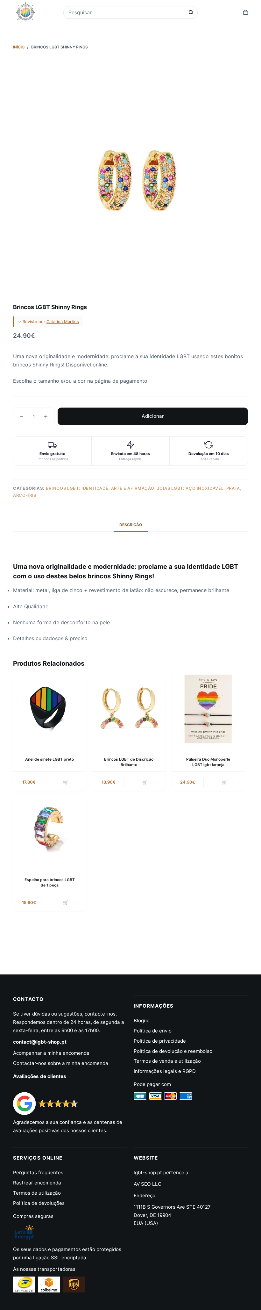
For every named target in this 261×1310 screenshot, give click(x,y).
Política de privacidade (160, 1041)
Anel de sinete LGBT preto (49, 759)
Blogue (142, 1020)
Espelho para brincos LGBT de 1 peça (50, 882)
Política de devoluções (39, 1203)
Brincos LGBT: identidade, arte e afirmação (100, 488)
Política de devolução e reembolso (173, 1051)
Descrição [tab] (130, 524)
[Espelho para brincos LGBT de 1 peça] (49, 830)
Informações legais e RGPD (165, 1071)
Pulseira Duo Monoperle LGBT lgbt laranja (208, 762)
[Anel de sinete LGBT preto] (49, 709)
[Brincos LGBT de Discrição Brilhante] (128, 709)
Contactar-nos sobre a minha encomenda (60, 1063)
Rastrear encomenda (37, 1183)
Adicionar (153, 416)
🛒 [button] (65, 782)
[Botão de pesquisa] (191, 12)
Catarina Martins (62, 321)
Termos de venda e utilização (167, 1061)
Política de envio (153, 1031)
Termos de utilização (37, 1193)
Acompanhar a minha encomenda (51, 1053)
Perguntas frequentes (38, 1172)
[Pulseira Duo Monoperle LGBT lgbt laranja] (208, 709)
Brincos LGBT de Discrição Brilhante (128, 762)
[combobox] (126, 12)
